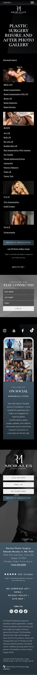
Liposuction (8, 163)
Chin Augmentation (11, 202)
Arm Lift (7, 133)
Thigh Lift (7, 172)
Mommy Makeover (11, 167)
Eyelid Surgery (9, 206)
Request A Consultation (18, 498)
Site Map (17, 599)
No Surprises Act (17, 588)
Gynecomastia (9, 232)
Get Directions (18, 491)
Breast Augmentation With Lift (16, 94)
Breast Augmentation (12, 90)
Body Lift (7, 137)
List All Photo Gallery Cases (19, 249)
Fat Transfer (8, 154)
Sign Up (18, 308)
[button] (7, 2)
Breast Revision (10, 107)
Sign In (19, 67)
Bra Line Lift (8, 142)
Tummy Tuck (8, 176)
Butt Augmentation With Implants (17, 150)
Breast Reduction (10, 103)
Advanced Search (10, 60)
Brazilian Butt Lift (10, 146)
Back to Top (18, 267)
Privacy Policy (17, 595)
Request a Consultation (18, 242)
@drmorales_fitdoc (18, 396)
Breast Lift (8, 98)
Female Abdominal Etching (14, 159)
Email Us (18, 484)
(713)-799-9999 (18, 565)
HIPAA (17, 592)
